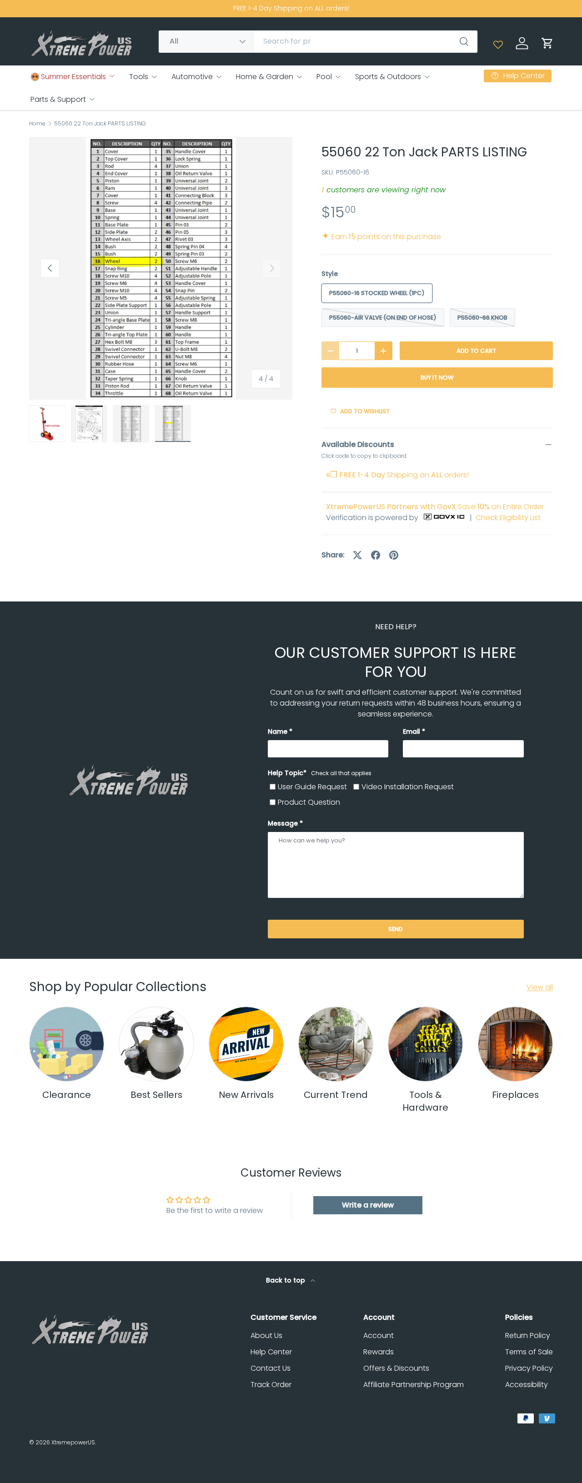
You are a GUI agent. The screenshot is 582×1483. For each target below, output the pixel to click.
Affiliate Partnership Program (413, 1384)
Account (378, 1335)
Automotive (192, 76)
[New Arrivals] (246, 1044)
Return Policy (527, 1335)
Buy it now (437, 377)
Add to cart (476, 351)
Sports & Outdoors (388, 76)
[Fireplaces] (515, 1044)
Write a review (368, 1205)
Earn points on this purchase (381, 236)
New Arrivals (246, 1094)
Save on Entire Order (435, 506)
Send (395, 929)
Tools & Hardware (425, 1101)
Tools (138, 76)
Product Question (309, 802)
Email (411, 731)
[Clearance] (67, 1044)
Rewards (378, 1352)
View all (540, 987)
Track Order (271, 1384)
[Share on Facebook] (375, 555)
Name (277, 731)
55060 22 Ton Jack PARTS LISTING (100, 123)
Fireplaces (515, 1094)
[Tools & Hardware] (425, 1044)
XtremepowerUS (73, 1442)
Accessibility (526, 1384)
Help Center (271, 1352)
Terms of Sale (529, 1352)
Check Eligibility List (508, 517)
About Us (266, 1335)
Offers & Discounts (396, 1368)
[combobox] (318, 41)
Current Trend (336, 1094)
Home (37, 123)
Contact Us (271, 1368)
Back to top (286, 1280)
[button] (547, 43)
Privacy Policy (529, 1368)
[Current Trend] (336, 1044)
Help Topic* (319, 772)
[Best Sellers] (156, 1044)
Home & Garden (264, 76)
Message (283, 823)
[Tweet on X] (357, 555)
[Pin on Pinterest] (394, 555)
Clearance (66, 1094)
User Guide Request (312, 787)
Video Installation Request (407, 787)
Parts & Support (58, 99)
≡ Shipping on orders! (397, 475)
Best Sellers (156, 1094)
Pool (324, 76)
